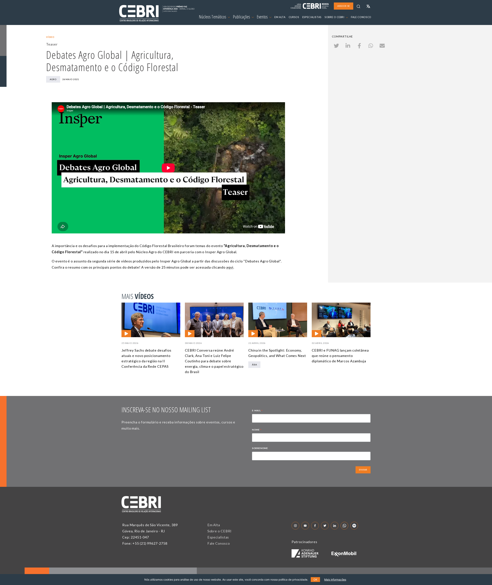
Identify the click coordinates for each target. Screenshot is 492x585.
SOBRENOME (260, 448)
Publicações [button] (242, 17)
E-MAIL (257, 411)
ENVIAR (363, 469)
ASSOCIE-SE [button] (343, 5)
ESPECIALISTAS (312, 17)
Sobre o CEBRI (219, 531)
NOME (257, 430)
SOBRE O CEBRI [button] (335, 17)
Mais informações (335, 579)
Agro (53, 79)
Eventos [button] (262, 17)
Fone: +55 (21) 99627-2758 (144, 543)
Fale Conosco (218, 543)
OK (315, 579)
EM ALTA (280, 17)
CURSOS (294, 17)
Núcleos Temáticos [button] (213, 17)
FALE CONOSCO (361, 17)
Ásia (254, 364)
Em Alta (213, 525)
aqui (229, 267)
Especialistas (218, 537)
